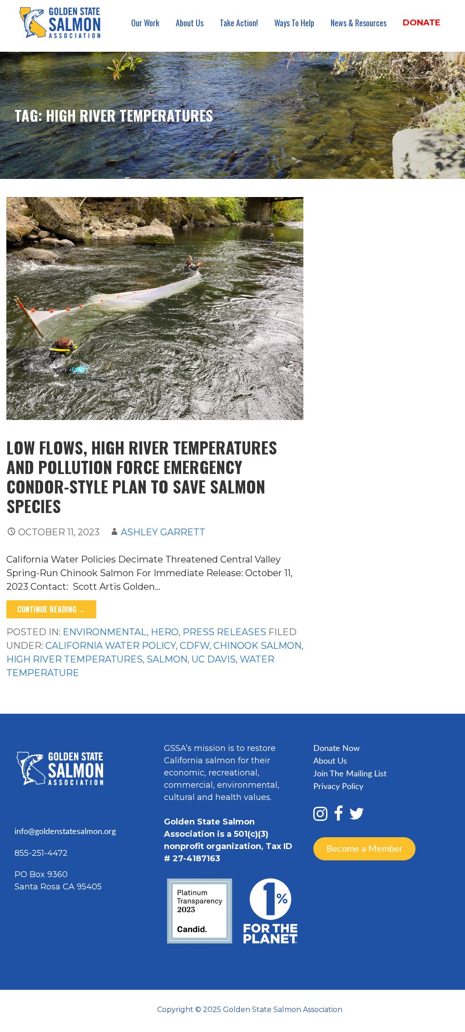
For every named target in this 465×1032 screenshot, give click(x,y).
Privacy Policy (338, 787)
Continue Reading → (51, 609)
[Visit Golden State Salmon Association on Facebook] (338, 817)
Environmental (105, 632)
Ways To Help (294, 23)
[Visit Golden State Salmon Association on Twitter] (356, 817)
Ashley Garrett (163, 532)
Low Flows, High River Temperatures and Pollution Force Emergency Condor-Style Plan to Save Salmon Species (141, 476)
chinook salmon (257, 645)
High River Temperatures (74, 659)
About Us (189, 23)
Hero (164, 632)
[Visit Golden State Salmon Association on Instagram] (320, 817)
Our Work (145, 23)
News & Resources (358, 23)
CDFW (194, 645)
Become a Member (364, 848)
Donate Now (336, 749)
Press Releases (224, 632)
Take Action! (239, 23)
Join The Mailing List (349, 774)
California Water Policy (110, 645)
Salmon (167, 659)
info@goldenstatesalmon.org (65, 832)
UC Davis (214, 659)
